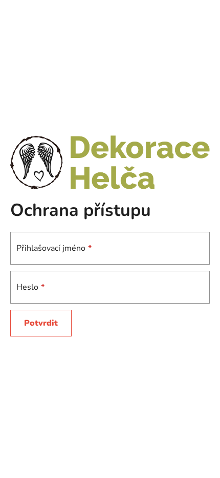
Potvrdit (41, 323)
